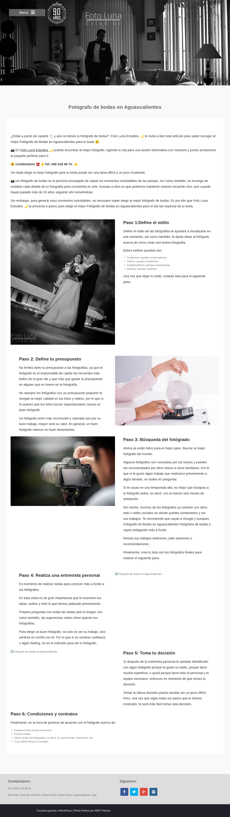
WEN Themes (103, 810)
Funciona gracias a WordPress (54, 810)
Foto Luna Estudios (34, 150)
